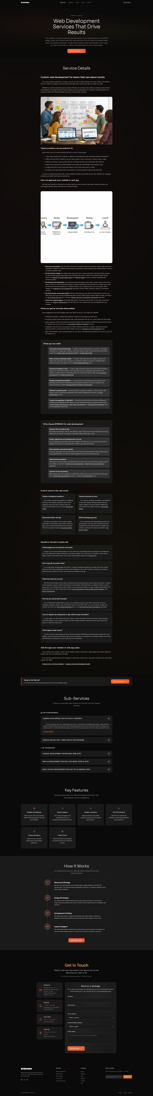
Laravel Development (78, 589)
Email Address (71, 1005)
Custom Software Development (58, 404)
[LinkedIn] (21, 1080)
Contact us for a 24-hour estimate (53, 664)
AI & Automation (87, 476)
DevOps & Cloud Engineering (74, 464)
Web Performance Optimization (94, 464)
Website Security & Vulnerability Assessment (84, 297)
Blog (83, 2)
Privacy (120, 1092)
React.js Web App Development (94, 589)
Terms (125, 1092)
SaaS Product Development (77, 404)
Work (77, 2)
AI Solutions (59, 1078)
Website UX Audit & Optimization (62, 277)
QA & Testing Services (54, 297)
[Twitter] (24, 1080)
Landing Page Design (86, 353)
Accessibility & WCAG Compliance (78, 324)
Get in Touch (127, 2)
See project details (66, 528)
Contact (83, 1080)
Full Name (70, 996)
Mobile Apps (59, 1074)
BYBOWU (25, 2)
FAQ (82, 1083)
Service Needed (72, 1013)
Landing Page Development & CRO (67, 353)
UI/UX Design (59, 1076)
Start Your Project (76, 940)
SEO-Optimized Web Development (89, 607)
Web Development (61, 1071)
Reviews (83, 1078)
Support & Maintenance (60, 302)
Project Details (71, 1031)
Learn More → (49, 732)
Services (63, 2)
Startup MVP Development (96, 404)
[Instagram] (27, 1080)
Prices (91, 555)
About (89, 2)
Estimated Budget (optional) (75, 1022)
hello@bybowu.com (49, 987)
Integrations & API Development (62, 288)
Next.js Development (48, 591)
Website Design (80, 277)
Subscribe (127, 1076)
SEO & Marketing (60, 1080)
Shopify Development (67, 375)
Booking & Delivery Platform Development (79, 385)
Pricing (70, 2)
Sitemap (130, 1092)
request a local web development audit (78, 664)
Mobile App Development (61, 476)
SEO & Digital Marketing (81, 363)
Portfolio (83, 1074)
